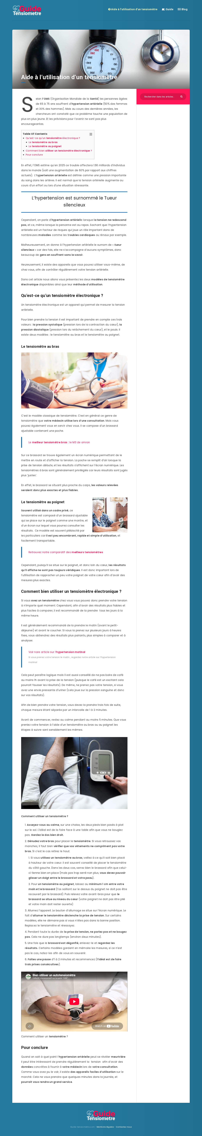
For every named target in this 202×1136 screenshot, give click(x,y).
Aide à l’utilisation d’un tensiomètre (134, 9)
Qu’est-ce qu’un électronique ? (53, 138)
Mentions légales (105, 1126)
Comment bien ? (59, 150)
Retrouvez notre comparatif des (66, 552)
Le (43, 142)
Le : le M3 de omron (59, 442)
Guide (169, 9)
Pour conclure (34, 154)
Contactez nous (124, 1126)
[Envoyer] (181, 96)
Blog (184, 9)
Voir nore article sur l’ (57, 652)
